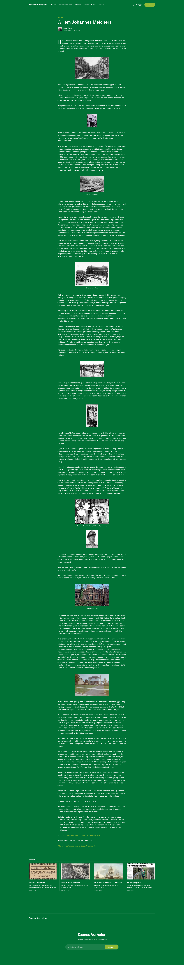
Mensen (53, 5)
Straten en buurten (65, 5)
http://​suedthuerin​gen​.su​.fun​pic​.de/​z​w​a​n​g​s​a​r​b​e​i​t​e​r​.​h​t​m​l (83, 835)
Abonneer (149, 5)
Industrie (78, 5)
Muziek (93, 5)
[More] (107, 4)
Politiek (86, 5)
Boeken (101, 5)
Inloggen (139, 5)
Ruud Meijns (67, 28)
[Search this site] (132, 4)
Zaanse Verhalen (38, 4)
